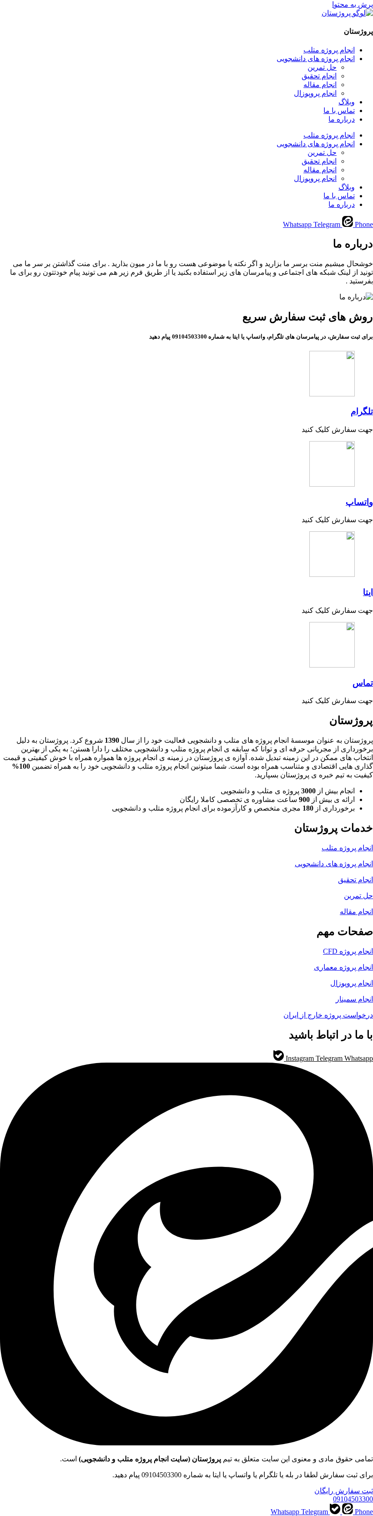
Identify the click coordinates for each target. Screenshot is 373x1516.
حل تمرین (322, 67)
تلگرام (362, 411)
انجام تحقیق (319, 76)
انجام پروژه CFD (348, 951)
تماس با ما (339, 110)
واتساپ (359, 502)
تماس (363, 683)
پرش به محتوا (352, 4)
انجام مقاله (320, 84)
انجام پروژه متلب (329, 50)
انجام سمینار (354, 999)
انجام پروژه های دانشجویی (316, 58)
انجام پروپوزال (315, 93)
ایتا (368, 592)
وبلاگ (346, 102)
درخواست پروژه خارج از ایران (328, 1015)
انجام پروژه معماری (343, 967)
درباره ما (341, 119)
